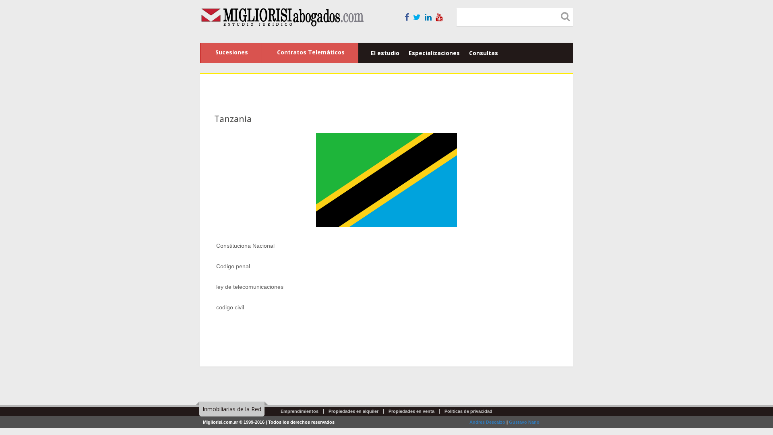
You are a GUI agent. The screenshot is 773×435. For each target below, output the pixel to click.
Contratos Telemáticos (311, 52)
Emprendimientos (299, 411)
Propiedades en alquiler (353, 411)
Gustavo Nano (524, 422)
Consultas (483, 53)
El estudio (385, 53)
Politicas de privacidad (468, 411)
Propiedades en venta (411, 411)
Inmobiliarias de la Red (232, 409)
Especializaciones (434, 53)
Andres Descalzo (487, 422)
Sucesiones (231, 52)
